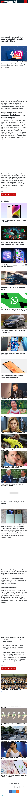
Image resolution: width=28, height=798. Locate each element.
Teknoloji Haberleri (5, 787)
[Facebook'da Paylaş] (2, 194)
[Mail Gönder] (14, 194)
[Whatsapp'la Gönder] (11, 194)
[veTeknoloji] (9, 1)
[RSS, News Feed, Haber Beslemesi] (17, 791)
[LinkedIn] (8, 194)
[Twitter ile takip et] (14, 791)
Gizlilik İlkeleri (23, 787)
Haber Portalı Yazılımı (8, 796)
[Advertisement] (14, 19)
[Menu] (25, 1)
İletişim (17, 787)
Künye (12, 787)
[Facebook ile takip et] (10, 791)
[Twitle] (5, 194)
